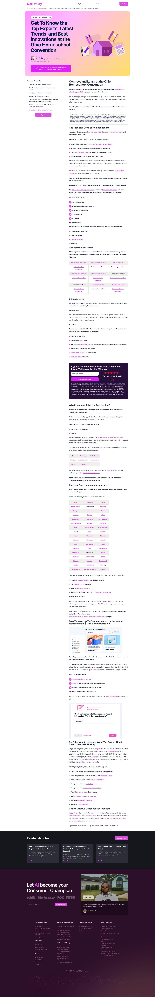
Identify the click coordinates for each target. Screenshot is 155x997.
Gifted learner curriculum (78, 262)
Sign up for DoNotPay (84, 379)
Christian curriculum (118, 284)
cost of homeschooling (81, 152)
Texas (76, 502)
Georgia (73, 464)
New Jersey (75, 519)
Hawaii (103, 552)
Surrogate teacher (77, 357)
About (97, 4)
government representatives (91, 788)
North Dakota (76, 569)
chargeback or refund (84, 800)
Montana (73, 460)
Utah (75, 527)
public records (73, 818)
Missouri (89, 523)
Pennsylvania (95, 460)
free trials (89, 759)
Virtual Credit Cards (40, 931)
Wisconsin (89, 536)
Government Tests (106, 937)
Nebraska (75, 556)
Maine (103, 556)
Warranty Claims (39, 937)
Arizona (89, 511)
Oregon (75, 536)
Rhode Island (103, 561)
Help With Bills (61, 954)
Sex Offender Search (107, 955)
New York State (102, 519)
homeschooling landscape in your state (110, 437)
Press (36, 962)
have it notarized (111, 696)
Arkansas (75, 540)
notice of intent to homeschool (86, 796)
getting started (112, 470)
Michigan (75, 515)
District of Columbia (90, 569)
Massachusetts (102, 527)
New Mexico (75, 552)
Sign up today (60, 904)
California (90, 502)
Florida (103, 502)
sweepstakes (113, 751)
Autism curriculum (117, 262)
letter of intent (113, 601)
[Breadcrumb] (27, 8)
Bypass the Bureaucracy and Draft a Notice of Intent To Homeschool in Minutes (50, 68)
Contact (37, 964)
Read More (32, 861)
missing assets (97, 749)
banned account (84, 804)
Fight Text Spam (39, 947)
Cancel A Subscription (63, 934)
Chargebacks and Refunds (64, 937)
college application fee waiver (116, 818)
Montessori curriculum (79, 278)
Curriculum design (77, 239)
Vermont (102, 569)
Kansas (103, 544)
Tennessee (83, 464)
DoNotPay (34, 3)
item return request (81, 792)
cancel (80, 762)
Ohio (89, 531)
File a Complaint (83, 931)
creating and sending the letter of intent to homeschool (88, 617)
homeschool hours (83, 588)
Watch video (88, 897)
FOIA (102, 941)
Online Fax (104, 931)
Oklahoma (103, 536)
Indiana (103, 515)
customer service (106, 776)
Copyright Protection (85, 928)
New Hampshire (89, 556)
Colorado (103, 523)
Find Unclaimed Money (63, 951)
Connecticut (89, 544)
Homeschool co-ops (77, 353)
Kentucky (103, 540)
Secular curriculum (98, 284)
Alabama (102, 531)
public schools (96, 144)
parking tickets (79, 821)
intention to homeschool (103, 592)
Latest (90, 4)
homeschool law (84, 344)
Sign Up (123, 4)
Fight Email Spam (40, 945)
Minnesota (89, 540)
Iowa (89, 548)
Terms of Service (39, 957)
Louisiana (76, 548)
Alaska (76, 565)
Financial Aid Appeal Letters (65, 962)
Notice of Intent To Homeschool (41, 17)
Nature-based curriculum (98, 273)
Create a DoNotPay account (81, 679)
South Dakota (90, 565)
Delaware (75, 561)
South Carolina (82, 460)
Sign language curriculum (78, 273)
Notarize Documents (107, 939)
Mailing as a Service (107, 928)
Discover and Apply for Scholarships (63, 959)
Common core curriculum (118, 278)
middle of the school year (91, 473)
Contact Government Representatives (107, 948)
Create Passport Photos (108, 951)
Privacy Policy (115, 383)
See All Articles (121, 838)
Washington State (75, 523)
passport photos (74, 815)
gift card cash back (89, 815)
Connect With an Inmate (108, 926)
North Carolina (94, 456)
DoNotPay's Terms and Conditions (102, 383)
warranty (96, 818)
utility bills (94, 757)
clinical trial (89, 784)
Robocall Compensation (41, 949)
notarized (96, 670)
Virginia (89, 515)
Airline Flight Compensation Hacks (45, 928)
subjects (76, 584)
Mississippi (83, 456)
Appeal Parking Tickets (85, 926)
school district (107, 144)
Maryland (103, 506)
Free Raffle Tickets (62, 949)
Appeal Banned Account (64, 939)
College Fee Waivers (63, 956)
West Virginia (103, 548)
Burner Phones (39, 926)
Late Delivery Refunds (63, 930)
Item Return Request (63, 932)
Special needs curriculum (98, 262)
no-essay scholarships (96, 780)
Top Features (81, 4)
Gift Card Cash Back (63, 947)
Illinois (103, 511)
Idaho (75, 544)
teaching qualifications (81, 580)
